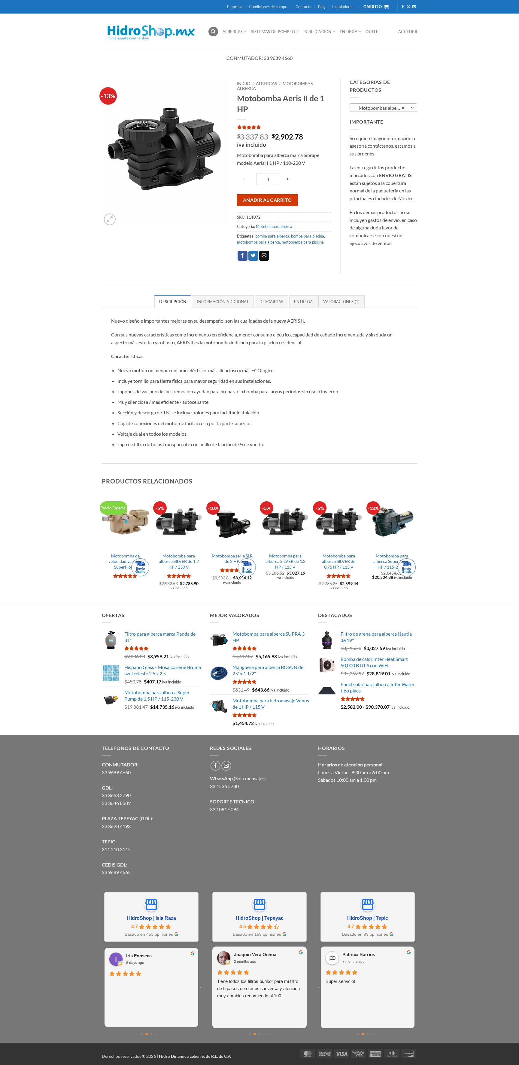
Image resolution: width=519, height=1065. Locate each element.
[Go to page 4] (161, 1034)
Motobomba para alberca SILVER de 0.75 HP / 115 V (338, 561)
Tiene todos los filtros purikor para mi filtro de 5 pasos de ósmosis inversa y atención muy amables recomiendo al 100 (258, 988)
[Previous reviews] (318, 987)
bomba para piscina (307, 236)
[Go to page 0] (142, 1034)
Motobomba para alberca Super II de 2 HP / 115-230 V (392, 561)
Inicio (243, 83)
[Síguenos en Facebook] (403, 7)
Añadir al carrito (267, 200)
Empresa (234, 6)
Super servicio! (340, 981)
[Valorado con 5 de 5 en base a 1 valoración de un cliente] (284, 127)
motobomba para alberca (258, 242)
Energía (348, 31)
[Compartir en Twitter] (253, 256)
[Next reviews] (200, 987)
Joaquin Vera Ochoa (255, 954)
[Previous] (102, 546)
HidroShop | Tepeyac (260, 918)
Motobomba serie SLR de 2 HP (232, 558)
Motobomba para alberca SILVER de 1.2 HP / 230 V (179, 561)
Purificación (317, 31)
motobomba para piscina (303, 242)
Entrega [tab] (303, 301)
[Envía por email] (264, 256)
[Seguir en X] (408, 7)
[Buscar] (213, 32)
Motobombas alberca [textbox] (380, 108)
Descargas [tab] (271, 301)
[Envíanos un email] (414, 7)
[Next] (415, 546)
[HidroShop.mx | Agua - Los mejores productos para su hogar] (150, 31)
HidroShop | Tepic (367, 918)
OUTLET (373, 31)
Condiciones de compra (269, 6)
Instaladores (343, 6)
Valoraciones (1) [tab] (341, 301)
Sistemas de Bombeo (273, 31)
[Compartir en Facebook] (242, 256)
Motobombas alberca (274, 226)
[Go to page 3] (156, 1034)
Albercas (233, 31)
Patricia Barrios (358, 954)
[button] (110, 219)
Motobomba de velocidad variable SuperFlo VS (125, 561)
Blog (322, 6)
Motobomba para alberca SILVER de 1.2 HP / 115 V (285, 561)
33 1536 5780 (224, 786)
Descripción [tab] (172, 301)
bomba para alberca (272, 236)
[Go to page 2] (151, 1034)
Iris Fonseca (139, 955)
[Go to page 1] (146, 1034)
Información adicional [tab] (223, 301)
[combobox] (383, 107)
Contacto (303, 6)
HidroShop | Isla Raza (151, 918)
